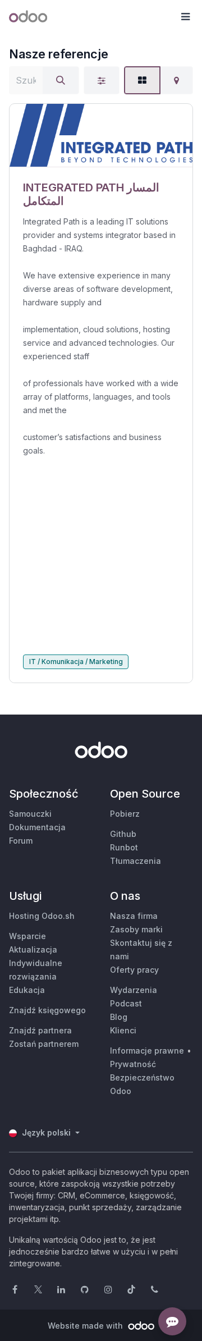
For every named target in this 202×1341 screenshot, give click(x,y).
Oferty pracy (134, 969)
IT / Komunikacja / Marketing (76, 661)
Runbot (124, 847)
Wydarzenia (133, 990)
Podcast (126, 1003)
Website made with (86, 1325)
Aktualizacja (33, 949)
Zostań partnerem (44, 1044)
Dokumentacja (37, 827)
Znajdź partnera (40, 1030)
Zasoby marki (136, 929)
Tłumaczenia (135, 861)
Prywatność (133, 1064)
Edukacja (27, 990)
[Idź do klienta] (101, 135)
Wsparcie (27, 936)
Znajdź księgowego (47, 1010)
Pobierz (125, 813)
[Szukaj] (60, 80)
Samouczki (30, 813)
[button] (185, 17)
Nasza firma (134, 916)
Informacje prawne (147, 1050)
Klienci (123, 1030)
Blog (118, 1017)
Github (123, 834)
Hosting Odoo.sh (42, 916)
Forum (21, 840)
